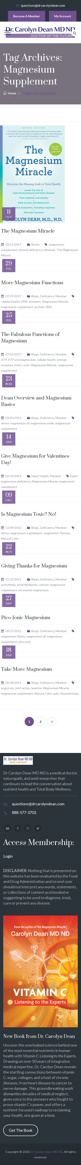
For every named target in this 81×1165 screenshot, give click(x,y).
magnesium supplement (17, 307)
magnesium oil (19, 423)
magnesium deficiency (16, 481)
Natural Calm (9, 538)
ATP (4, 359)
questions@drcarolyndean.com (43, 5)
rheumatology (69, 693)
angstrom (7, 688)
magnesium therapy (57, 533)
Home (11, 93)
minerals (49, 250)
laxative (36, 688)
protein (39, 307)
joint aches (22, 688)
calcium (44, 584)
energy (61, 359)
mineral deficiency (31, 250)
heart (74, 476)
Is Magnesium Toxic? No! (28, 514)
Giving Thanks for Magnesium (34, 566)
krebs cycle (21, 365)
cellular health (10, 301)
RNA (49, 307)
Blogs (35, 296)
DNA (24, 301)
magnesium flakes (13, 636)
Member (61, 296)
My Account (62, 16)
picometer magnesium (33, 590)
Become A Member (26, 16)
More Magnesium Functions (32, 283)
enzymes (35, 301)
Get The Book (20, 1130)
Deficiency (47, 296)
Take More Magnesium (26, 669)
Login (8, 856)
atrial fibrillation (27, 584)
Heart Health (40, 476)
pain (56, 693)
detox (5, 423)
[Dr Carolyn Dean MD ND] (40, 32)
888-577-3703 (24, 812)
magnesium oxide (42, 423)
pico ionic (25, 642)
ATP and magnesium (22, 359)
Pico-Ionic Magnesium (25, 618)
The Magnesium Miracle (28, 231)
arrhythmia (8, 584)
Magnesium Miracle (55, 301)
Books (35, 244)
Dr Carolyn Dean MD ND (46, 1152)
